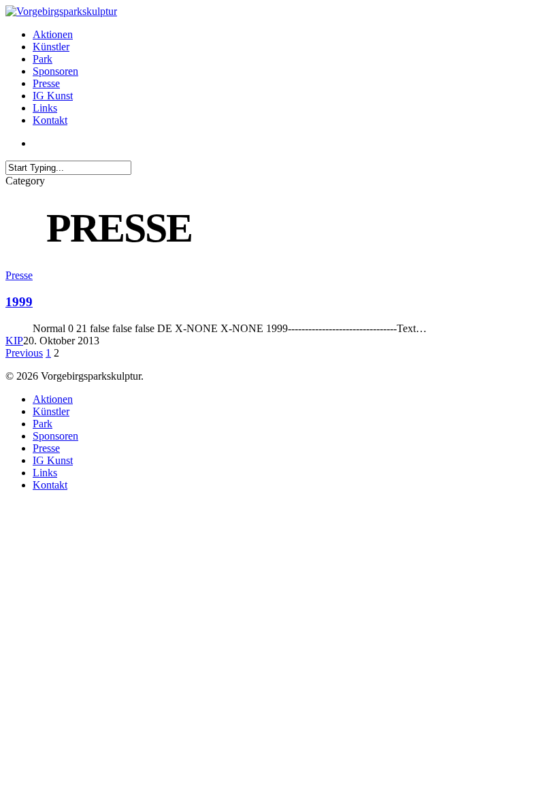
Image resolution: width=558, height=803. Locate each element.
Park (42, 423)
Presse (19, 275)
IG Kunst (53, 460)
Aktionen (53, 399)
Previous (24, 353)
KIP (14, 340)
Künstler (51, 411)
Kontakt (50, 485)
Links (45, 472)
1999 (19, 302)
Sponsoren (55, 436)
